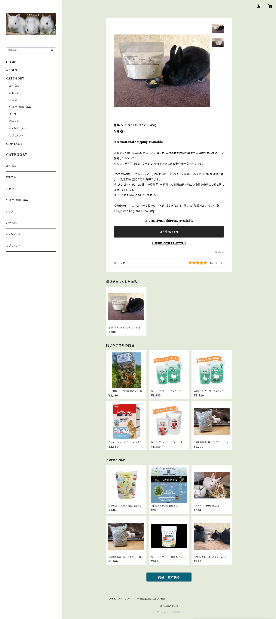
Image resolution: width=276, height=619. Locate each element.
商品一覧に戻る (169, 577)
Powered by (165, 612)
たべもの (14, 85)
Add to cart (169, 232)
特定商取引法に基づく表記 (151, 598)
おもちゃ (14, 92)
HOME (11, 62)
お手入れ (14, 121)
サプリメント (16, 135)
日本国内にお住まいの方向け (169, 243)
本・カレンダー (17, 128)
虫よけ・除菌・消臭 (20, 107)
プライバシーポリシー (120, 598)
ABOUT (12, 70)
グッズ (12, 114)
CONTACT (14, 143)
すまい (13, 100)
